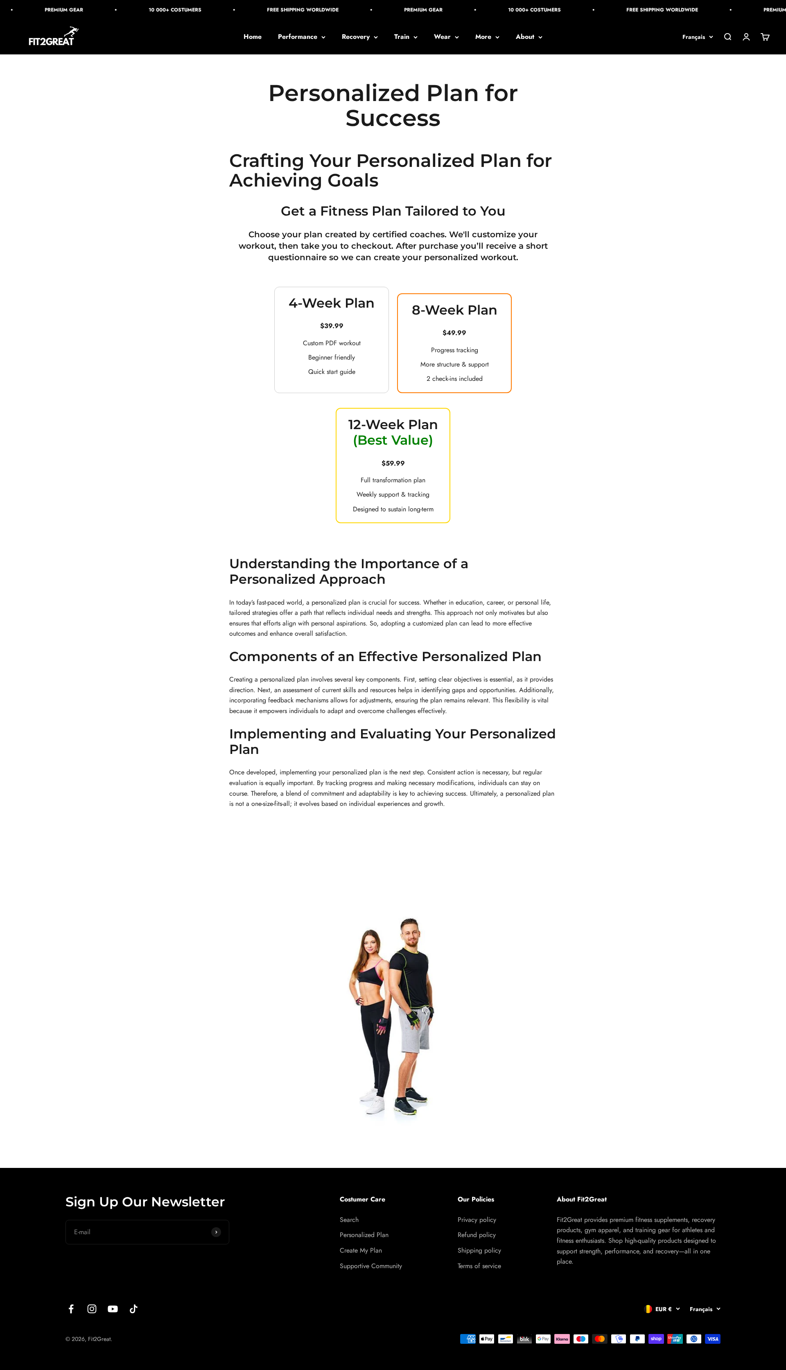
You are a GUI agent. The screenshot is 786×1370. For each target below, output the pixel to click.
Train (401, 37)
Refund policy (477, 1235)
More (483, 37)
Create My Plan (361, 1250)
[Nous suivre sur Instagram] (91, 1308)
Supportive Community (371, 1266)
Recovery (356, 37)
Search (349, 1219)
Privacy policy (477, 1219)
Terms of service (479, 1266)
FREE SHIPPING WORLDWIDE (291, 9)
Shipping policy (479, 1250)
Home (253, 37)
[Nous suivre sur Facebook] (71, 1308)
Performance (297, 37)
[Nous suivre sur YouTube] (112, 1308)
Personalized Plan (364, 1235)
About (525, 37)
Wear (442, 37)
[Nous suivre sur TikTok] (133, 1308)
